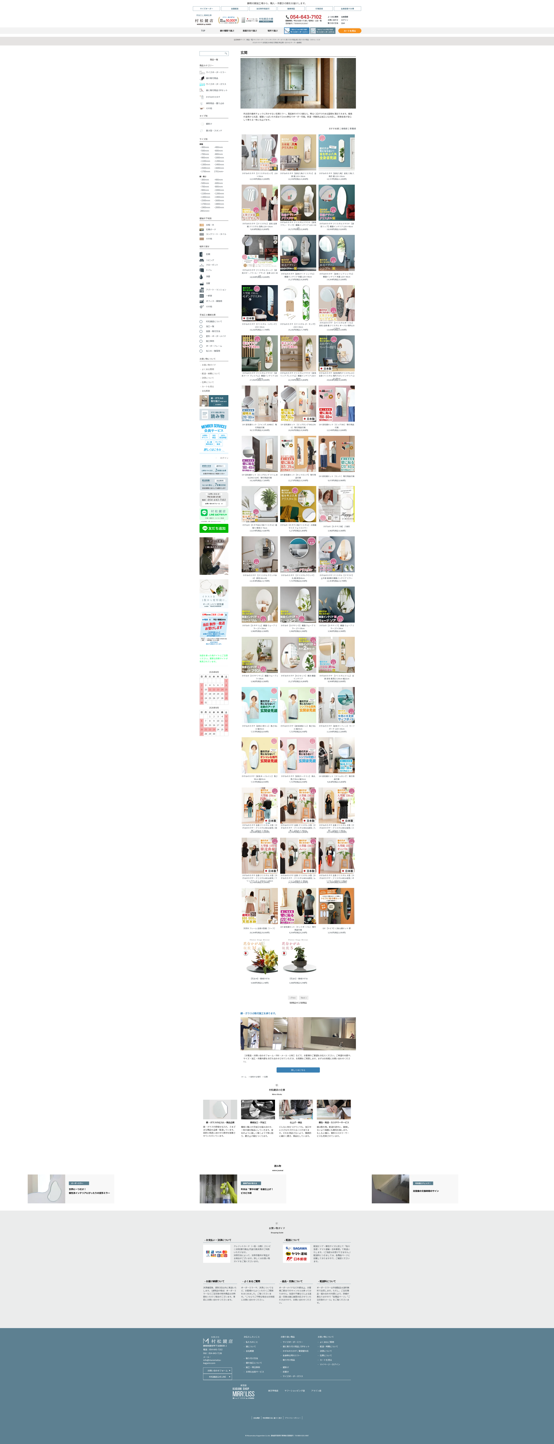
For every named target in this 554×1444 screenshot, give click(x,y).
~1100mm (205, 161)
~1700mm (205, 171)
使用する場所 (255, 1076)
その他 (209, 108)
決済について (208, 377)
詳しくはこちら (298, 1070)
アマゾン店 (316, 1390)
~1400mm (219, 164)
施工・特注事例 (253, 1367)
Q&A (343, 23)
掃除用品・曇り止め (215, 103)
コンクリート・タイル (216, 233)
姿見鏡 (265, 42)
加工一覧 (210, 326)
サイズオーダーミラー (261, 39)
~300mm (204, 147)
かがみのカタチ (213, 96)
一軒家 (209, 295)
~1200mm (219, 161)
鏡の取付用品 (212, 78)
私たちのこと (252, 1341)
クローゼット (212, 264)
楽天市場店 (273, 1390)
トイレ (209, 269)
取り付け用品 (290, 39)
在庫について (208, 382)
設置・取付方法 (213, 331)
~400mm (218, 147)
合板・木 (210, 224)
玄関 (266, 1076)
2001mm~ (205, 210)
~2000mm (219, 207)
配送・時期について (329, 1346)
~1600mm (219, 167)
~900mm (204, 157)
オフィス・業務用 (214, 301)
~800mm (218, 154)
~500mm (204, 150)
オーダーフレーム (214, 345)
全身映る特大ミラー (292, 1355)
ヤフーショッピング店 (295, 1390)
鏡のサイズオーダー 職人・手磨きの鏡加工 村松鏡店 (203, 19)
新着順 (353, 128)
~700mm (204, 154)
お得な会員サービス (255, 1371)
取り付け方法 (333, 23)
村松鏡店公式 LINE (217, 1376)
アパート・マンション (216, 289)
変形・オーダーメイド (216, 336)
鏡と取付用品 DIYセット (217, 90)
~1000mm (219, 157)
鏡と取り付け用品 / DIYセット (296, 1346)
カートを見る (350, 30)
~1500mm (205, 167)
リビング (210, 260)
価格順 (344, 128)
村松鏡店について (214, 321)
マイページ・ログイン (330, 1364)
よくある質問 (333, 16)
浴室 (208, 283)
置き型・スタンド (214, 130)
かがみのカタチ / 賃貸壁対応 (296, 1350)
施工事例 (210, 341)
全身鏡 (270, 42)
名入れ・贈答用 (213, 350)
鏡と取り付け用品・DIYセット (307, 39)
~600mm (218, 150)
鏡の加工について (254, 1362)
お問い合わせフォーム (217, 1370)
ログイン (344, 20)
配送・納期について (211, 373)
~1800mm (219, 203)
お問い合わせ (333, 20)
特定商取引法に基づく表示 (272, 1418)
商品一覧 (249, 39)
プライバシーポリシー (293, 1418)
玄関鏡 (275, 42)
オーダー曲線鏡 (296, 42)
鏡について (251, 1346)
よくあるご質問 (327, 1341)
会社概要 (206, 390)
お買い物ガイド (209, 364)
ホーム (243, 1076)
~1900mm (205, 207)
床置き (286, 1371)
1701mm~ (219, 171)
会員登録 (344, 16)
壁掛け (209, 123)
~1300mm (205, 164)
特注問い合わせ (284, 42)
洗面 (208, 276)
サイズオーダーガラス (277, 39)
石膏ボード (211, 229)
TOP (203, 30)
